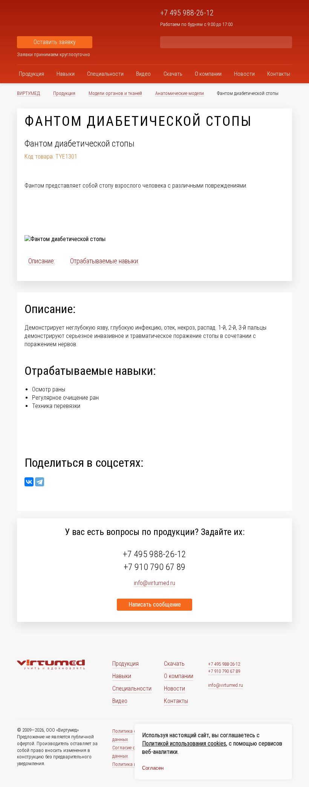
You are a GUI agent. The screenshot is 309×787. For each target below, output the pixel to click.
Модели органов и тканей (115, 93)
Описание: (41, 261)
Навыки (66, 73)
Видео (143, 73)
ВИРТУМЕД (28, 93)
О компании (208, 73)
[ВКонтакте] (29, 481)
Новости (244, 73)
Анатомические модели (179, 93)
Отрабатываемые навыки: (104, 261)
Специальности (105, 73)
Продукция (31, 73)
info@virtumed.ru (225, 685)
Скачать (173, 73)
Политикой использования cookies (184, 743)
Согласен (153, 768)
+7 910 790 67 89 (154, 567)
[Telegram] (39, 481)
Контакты (278, 73)
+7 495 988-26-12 (187, 12)
